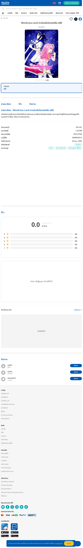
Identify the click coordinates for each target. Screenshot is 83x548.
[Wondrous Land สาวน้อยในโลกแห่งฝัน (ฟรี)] (75, 19)
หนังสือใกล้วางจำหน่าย (8, 404)
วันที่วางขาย (5, 141)
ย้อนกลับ (5, 18)
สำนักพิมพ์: (5, 144)
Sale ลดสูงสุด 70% (72, 13)
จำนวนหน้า (5, 127)
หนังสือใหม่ (4, 397)
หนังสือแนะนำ (5, 401)
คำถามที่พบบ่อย (6, 468)
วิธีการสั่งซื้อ (4, 453)
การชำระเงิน (4, 457)
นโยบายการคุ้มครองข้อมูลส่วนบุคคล (12, 492)
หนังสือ (10, 13)
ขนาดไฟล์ (4, 130)
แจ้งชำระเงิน (5, 464)
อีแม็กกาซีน (34, 13)
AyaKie (41, 27)
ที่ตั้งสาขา (4, 496)
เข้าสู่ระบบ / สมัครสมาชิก (71, 3)
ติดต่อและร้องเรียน (7, 485)
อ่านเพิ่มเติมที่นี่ (58, 543)
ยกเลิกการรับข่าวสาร (7, 471)
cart (59, 3)
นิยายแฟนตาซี (60, 148)
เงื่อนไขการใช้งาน (6, 489)
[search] (3, 9)
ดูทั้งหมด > (78, 310)
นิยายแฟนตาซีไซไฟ (75, 148)
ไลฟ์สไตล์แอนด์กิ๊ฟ (46, 13)
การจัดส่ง (4, 461)
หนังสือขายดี (5, 393)
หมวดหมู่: (5, 148)
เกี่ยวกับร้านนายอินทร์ (7, 482)
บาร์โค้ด (4, 137)
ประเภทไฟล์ (5, 134)
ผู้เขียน (3, 411)
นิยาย (51, 148)
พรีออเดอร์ (59, 13)
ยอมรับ (69, 543)
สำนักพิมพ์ (4, 408)
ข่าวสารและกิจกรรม (7, 415)
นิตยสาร (24, 13)
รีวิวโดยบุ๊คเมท (5, 418)
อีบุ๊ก (16, 13)
